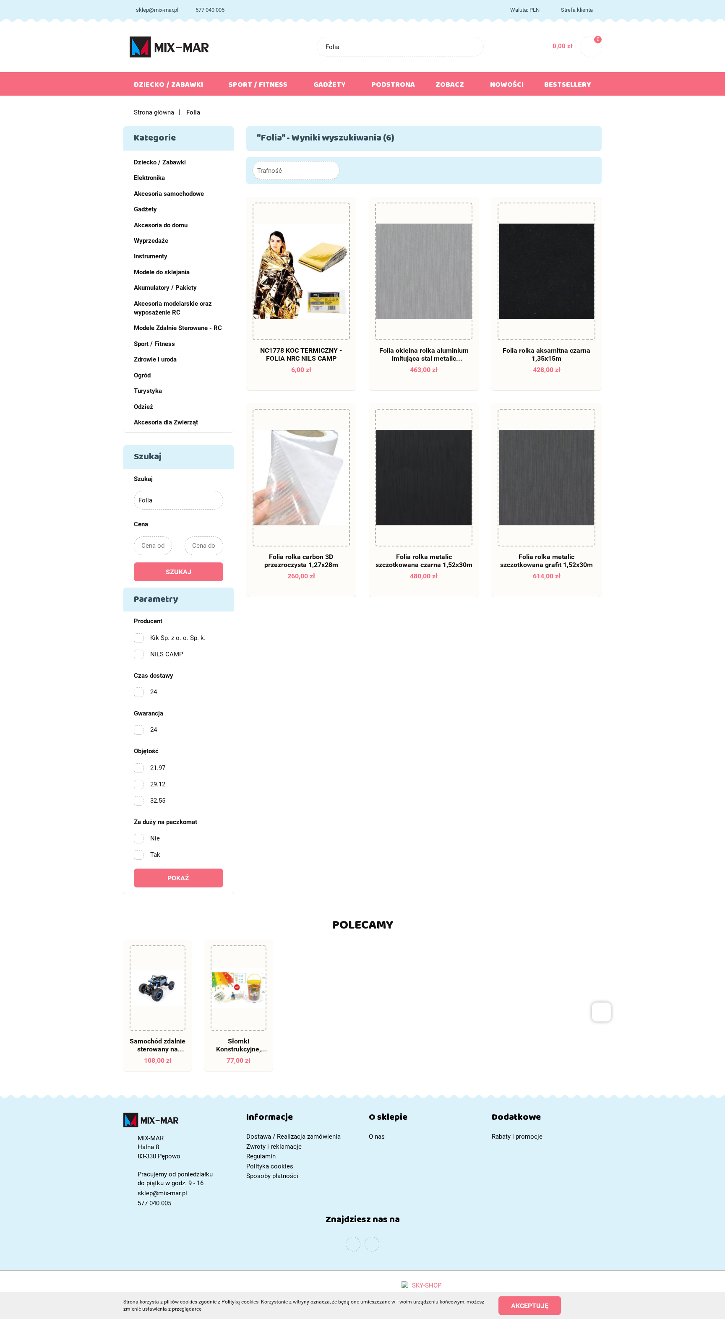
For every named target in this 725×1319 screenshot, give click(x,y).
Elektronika (149, 178)
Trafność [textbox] (269, 170)
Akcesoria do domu (161, 225)
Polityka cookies (269, 1166)
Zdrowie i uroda (155, 359)
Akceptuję (529, 1305)
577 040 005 (210, 10)
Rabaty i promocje (517, 1136)
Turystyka (148, 391)
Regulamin (261, 1156)
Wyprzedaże (151, 241)
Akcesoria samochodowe (169, 194)
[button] (301, 1119)
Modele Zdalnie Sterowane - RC (178, 328)
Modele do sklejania (162, 272)
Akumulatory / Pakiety (165, 287)
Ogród (142, 375)
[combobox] (296, 170)
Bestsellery (567, 86)
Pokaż (178, 878)
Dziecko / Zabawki (160, 162)
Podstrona (393, 86)
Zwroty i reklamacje (274, 1146)
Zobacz (451, 86)
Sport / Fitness (154, 344)
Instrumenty (150, 256)
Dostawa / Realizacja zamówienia (293, 1136)
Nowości (507, 86)
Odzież (143, 407)
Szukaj (178, 572)
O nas (377, 1136)
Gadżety (145, 209)
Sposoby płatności (272, 1176)
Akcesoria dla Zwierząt (166, 422)
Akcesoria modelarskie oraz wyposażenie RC (173, 308)
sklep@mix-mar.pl (157, 10)
